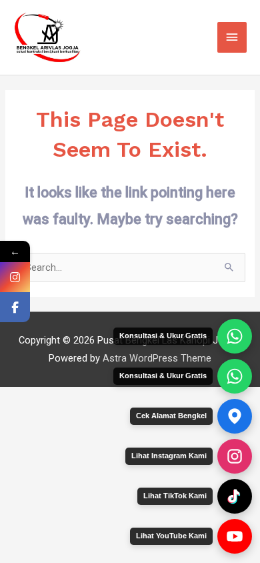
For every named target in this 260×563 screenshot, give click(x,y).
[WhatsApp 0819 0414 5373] (234, 336)
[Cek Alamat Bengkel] (234, 416)
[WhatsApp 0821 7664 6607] (234, 376)
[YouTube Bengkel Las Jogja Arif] (234, 536)
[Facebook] (15, 307)
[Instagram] (15, 277)
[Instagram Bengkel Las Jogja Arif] (234, 456)
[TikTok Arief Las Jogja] (234, 496)
